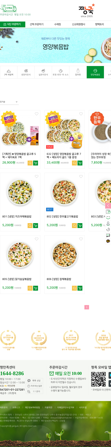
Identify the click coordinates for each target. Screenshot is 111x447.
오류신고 (16, 407)
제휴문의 (4, 407)
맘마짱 (78, 75)
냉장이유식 (26, 75)
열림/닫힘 (108, 206)
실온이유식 (43, 75)
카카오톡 (108, 241)
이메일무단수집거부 (65, 407)
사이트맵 (83, 407)
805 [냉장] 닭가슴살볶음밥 (16, 279)
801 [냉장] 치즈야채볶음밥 (16, 216)
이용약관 (48, 407)
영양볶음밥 (95, 75)
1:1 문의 (108, 235)
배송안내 (108, 212)
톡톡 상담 (36, 381)
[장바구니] (35, 163)
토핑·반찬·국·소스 (61, 75)
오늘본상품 (108, 229)
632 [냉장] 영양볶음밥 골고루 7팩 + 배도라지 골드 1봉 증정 (64, 156)
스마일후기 (108, 218)
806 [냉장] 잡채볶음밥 (59, 279)
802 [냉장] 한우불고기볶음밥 (62, 216)
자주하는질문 (36, 386)
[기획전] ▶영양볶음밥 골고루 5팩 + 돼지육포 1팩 (19, 156)
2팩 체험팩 (8, 75)
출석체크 (108, 224)
